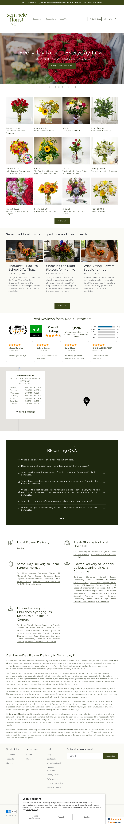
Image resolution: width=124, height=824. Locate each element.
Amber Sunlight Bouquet (45, 211)
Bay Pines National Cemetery (32, 573)
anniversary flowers (77, 697)
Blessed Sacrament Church (47, 625)
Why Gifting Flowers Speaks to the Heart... (99, 267)
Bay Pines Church (25, 625)
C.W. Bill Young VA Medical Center (89, 552)
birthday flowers (76, 707)
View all (62, 221)
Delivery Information (52, 768)
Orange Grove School (106, 585)
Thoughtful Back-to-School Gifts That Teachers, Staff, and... (24, 267)
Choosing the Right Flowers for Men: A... (61, 267)
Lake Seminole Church (37, 633)
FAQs (49, 755)
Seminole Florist (18, 816)
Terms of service (54, 787)
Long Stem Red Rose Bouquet (15, 132)
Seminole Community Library (89, 596)
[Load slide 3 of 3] (62, 87)
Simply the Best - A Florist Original (18, 212)
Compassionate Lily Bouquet (104, 171)
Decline (87, 817)
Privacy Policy (32, 810)
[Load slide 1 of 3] (55, 87)
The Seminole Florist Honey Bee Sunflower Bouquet (47, 172)
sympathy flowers (95, 679)
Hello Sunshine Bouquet (45, 131)
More (62, 518)
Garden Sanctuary (44, 576)
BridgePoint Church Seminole (30, 628)
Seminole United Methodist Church (40, 641)
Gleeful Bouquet (98, 211)
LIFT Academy (87, 585)
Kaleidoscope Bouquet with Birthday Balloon (18, 172)
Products (10, 759)
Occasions (10, 755)
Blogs (28, 759)
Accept (61, 817)
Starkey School (102, 601)
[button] (38, 19)
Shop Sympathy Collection (62, 69)
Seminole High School (105, 599)
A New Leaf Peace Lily (101, 131)
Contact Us (51, 759)
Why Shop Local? (54, 763)
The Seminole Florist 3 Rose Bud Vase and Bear (75, 172)
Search (29, 755)
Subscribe (110, 756)
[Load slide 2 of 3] (59, 87)
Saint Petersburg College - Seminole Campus (95, 593)
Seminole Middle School (84, 601)
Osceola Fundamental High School (89, 588)
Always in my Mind (71, 131)
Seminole (21, 548)
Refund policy (52, 779)
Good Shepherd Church (37, 630)
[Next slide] (68, 87)
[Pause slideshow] (74, 87)
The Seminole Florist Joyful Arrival (74, 212)
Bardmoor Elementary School (90, 577)
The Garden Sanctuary (32, 584)
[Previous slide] (49, 87)
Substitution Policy (55, 783)
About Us (10, 763)
